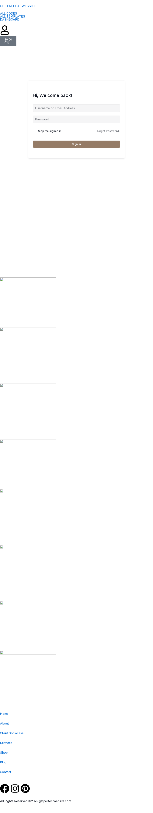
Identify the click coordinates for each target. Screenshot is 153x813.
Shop (4, 752)
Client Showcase (12, 733)
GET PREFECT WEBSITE (18, 6)
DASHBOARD (9, 19)
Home (4, 714)
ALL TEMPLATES (12, 16)
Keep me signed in (50, 131)
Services (6, 743)
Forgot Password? (108, 131)
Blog (3, 762)
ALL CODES (8, 13)
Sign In (76, 144)
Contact (5, 772)
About (4, 723)
